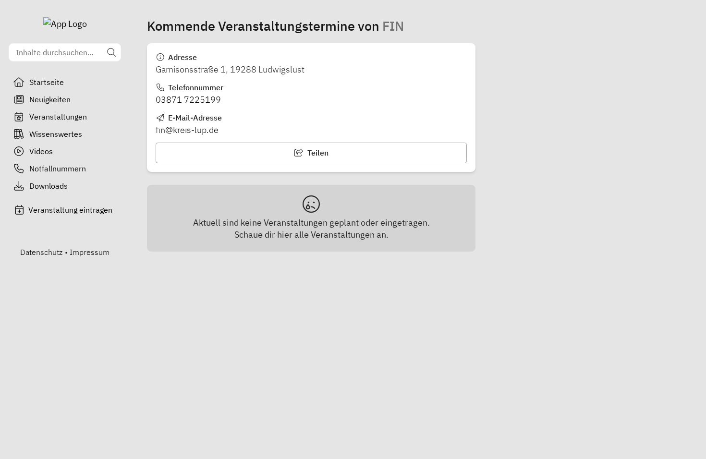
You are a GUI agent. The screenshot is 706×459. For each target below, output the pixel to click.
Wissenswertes (55, 134)
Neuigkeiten (50, 99)
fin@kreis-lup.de (187, 129)
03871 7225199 (188, 99)
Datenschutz (41, 252)
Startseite (46, 82)
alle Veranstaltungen (334, 234)
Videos (41, 151)
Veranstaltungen (58, 116)
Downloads (48, 186)
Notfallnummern (57, 168)
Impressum (90, 252)
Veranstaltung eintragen (70, 210)
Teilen (317, 152)
